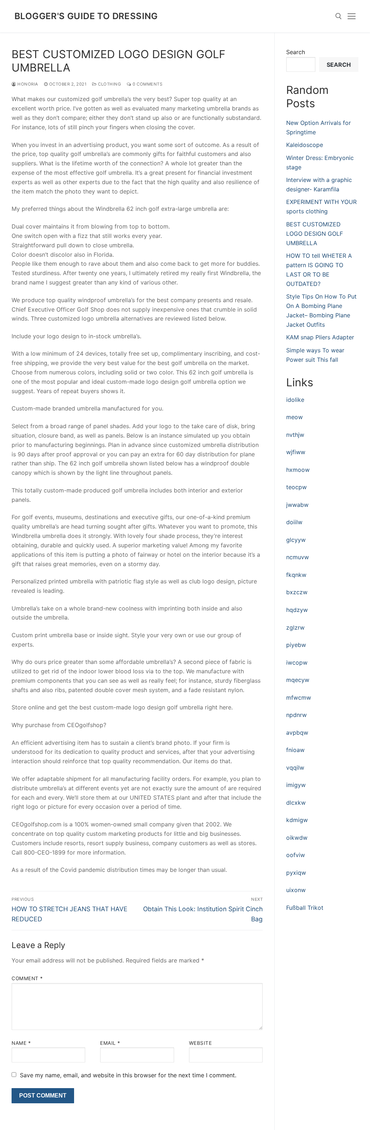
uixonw (296, 890)
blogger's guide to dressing (86, 16)
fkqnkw (296, 574)
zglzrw (295, 627)
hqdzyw (297, 609)
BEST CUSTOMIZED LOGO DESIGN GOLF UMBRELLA (314, 234)
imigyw (296, 784)
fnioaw (295, 749)
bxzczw (296, 592)
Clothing (109, 84)
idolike (295, 399)
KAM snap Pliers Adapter (320, 337)
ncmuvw (297, 557)
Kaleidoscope (304, 144)
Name (21, 1043)
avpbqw (297, 732)
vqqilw (295, 767)
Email (110, 1043)
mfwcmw (298, 697)
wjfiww (295, 452)
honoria (27, 84)
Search (295, 52)
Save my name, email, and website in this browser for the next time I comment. (128, 1075)
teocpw (296, 487)
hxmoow (298, 469)
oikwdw (296, 837)
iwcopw (296, 662)
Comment (27, 978)
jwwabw (297, 504)
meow (294, 417)
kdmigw (297, 819)
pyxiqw (296, 872)
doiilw (294, 522)
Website (200, 1043)
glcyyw (296, 539)
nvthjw (295, 434)
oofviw (295, 855)
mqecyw (297, 679)
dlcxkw (296, 802)
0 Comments (147, 84)
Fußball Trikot (304, 907)
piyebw (296, 644)
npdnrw (296, 714)
